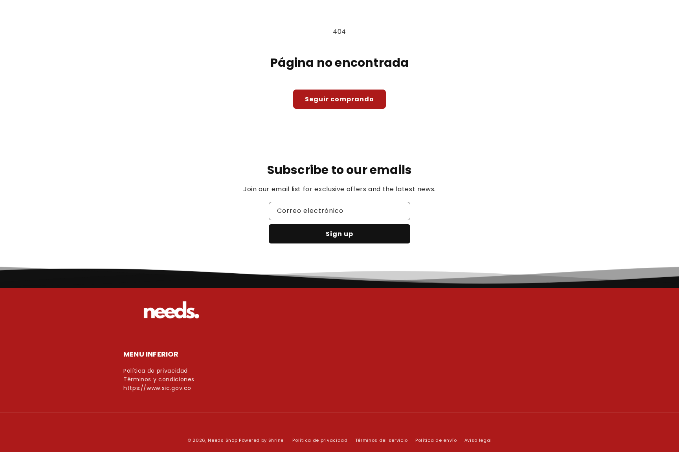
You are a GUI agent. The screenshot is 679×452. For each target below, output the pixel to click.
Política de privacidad (155, 371)
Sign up (339, 233)
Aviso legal (478, 440)
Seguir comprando (339, 99)
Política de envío (436, 440)
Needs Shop (222, 440)
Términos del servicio (381, 440)
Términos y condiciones (159, 379)
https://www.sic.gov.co (157, 388)
